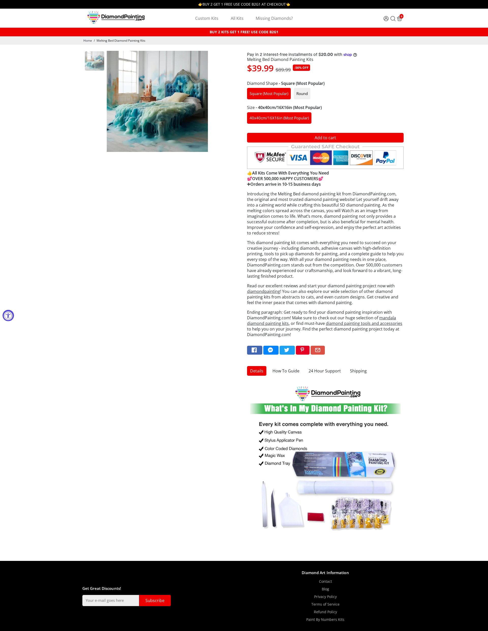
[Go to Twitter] (287, 350)
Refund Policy (325, 612)
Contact (325, 581)
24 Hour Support (325, 371)
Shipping (358, 371)
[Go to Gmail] (318, 350)
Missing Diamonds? (274, 18)
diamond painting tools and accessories (364, 323)
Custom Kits (206, 18)
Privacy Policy (325, 596)
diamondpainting (263, 291)
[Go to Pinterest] (303, 350)
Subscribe (154, 600)
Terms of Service (325, 604)
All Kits (237, 18)
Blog (325, 589)
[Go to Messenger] (271, 350)
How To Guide (285, 371)
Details (256, 371)
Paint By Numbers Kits (325, 619)
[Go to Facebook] (254, 350)
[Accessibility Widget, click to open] (8, 315)
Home (87, 40)
